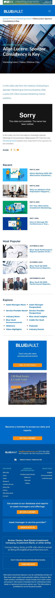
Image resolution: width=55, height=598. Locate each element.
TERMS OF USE (37, 460)
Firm (12, 18)
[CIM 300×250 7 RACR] (27, 404)
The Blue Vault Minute (27, 474)
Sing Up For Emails (27, 365)
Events (5, 490)
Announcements (46, 475)
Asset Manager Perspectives (36, 306)
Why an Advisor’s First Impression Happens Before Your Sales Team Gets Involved (41, 191)
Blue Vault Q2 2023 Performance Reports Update (40, 267)
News (5, 478)
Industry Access (8, 484)
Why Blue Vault (8, 493)
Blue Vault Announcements (14, 321)
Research (6, 481)
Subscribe (6, 487)
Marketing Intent (23, 18)
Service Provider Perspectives (36, 311)
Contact (5, 496)
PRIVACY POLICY (25, 460)
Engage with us (28, 527)
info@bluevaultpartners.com (28, 451)
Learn (5, 475)
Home (5, 18)
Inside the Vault (36, 320)
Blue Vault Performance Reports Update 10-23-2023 (41, 251)
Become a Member (27, 438)
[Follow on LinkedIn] (16, 459)
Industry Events (36, 329)
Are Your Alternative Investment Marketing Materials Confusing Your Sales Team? (40, 207)
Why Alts (6, 472)
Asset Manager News (16, 305)
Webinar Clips (33, 62)
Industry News (13, 316)
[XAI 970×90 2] (27, 4)
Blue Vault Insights (38, 316)
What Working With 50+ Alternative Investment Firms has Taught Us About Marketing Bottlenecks (41, 174)
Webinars (10, 326)
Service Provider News (16, 310)
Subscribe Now (28, 564)
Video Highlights (14, 329)
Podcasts (33, 326)
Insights (49, 472)
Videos (22, 62)
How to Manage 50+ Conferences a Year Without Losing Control (41, 223)
